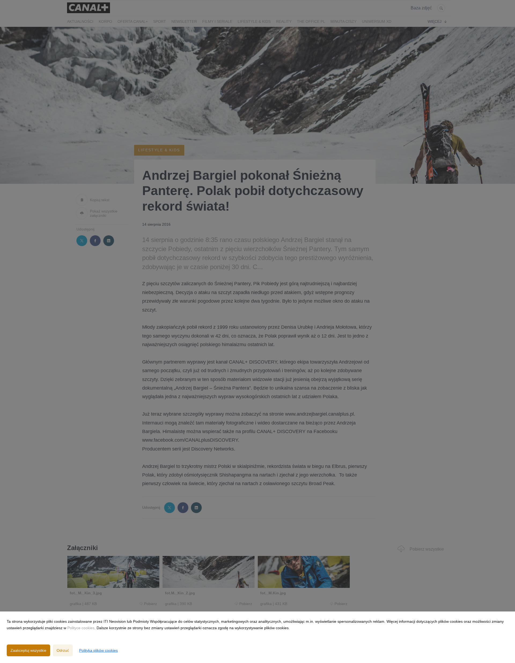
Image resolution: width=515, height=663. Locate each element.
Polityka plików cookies (98, 650)
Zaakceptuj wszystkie (28, 650)
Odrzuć (63, 650)
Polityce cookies (80, 628)
